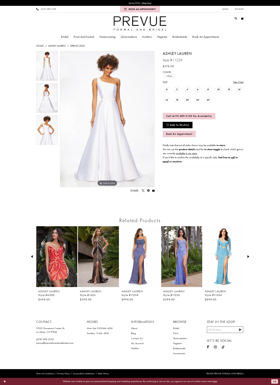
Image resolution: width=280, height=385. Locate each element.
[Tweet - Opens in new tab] (143, 190)
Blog (133, 333)
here (215, 381)
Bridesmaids (179, 348)
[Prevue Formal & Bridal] (140, 23)
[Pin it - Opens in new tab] (148, 190)
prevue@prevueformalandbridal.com (55, 343)
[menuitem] (46, 9)
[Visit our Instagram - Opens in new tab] (215, 347)
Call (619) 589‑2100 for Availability (189, 116)
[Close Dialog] (5, 381)
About (134, 328)
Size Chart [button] (238, 82)
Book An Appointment (179, 134)
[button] (225, 9)
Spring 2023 (77, 46)
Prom (175, 333)
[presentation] (56, 256)
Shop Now (147, 2)
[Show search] (236, 18)
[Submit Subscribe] (240, 329)
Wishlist (135, 348)
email (166, 161)
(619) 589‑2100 (45, 339)
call (233, 157)
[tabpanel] (47, 67)
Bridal (176, 328)
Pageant (177, 343)
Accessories (179, 353)
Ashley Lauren (57, 46)
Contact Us (137, 338)
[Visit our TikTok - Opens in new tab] (223, 347)
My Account (137, 343)
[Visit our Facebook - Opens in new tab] (208, 347)
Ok (274, 381)
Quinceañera (180, 338)
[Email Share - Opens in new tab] (153, 190)
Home (40, 46)
